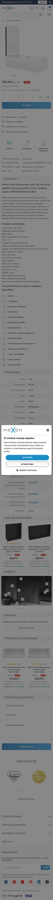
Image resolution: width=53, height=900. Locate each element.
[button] (26, 470)
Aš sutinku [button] (27, 458)
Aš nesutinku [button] (27, 464)
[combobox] (48, 430)
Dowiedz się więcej (18, 451)
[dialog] (26, 450)
